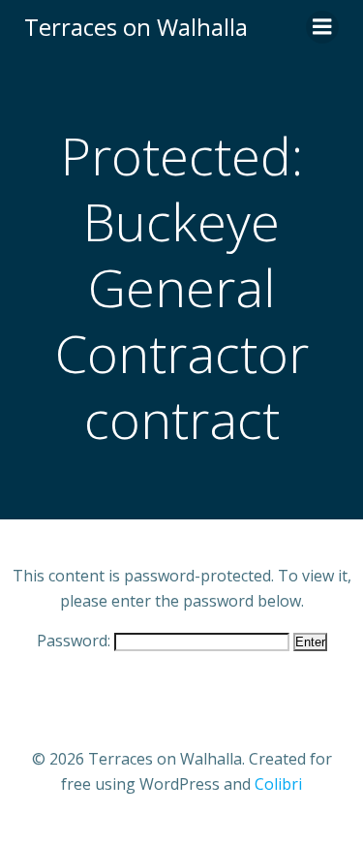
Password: (75, 640)
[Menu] (322, 27)
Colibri (278, 784)
